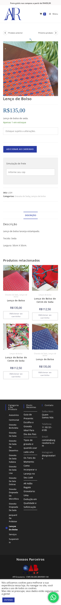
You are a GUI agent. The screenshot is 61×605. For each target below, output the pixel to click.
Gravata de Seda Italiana (12, 458)
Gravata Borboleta (13, 426)
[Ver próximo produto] (56, 33)
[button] (30, 39)
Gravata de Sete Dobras (12, 481)
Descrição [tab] (30, 215)
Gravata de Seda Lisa (12, 469)
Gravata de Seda (22, 196)
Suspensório (14, 541)
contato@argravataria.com (48, 443)
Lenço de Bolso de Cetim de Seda (45, 300)
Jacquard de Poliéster (13, 518)
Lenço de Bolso (16, 300)
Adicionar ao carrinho (20, 149)
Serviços (13, 534)
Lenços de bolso (38, 196)
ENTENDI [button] (8, 599)
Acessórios (14, 415)
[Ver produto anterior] (5, 33)
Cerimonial (14, 419)
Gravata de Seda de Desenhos (13, 445)
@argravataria (49, 457)
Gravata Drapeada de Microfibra (14, 494)
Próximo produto (45, 33)
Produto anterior (15, 33)
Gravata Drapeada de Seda (13, 507)
